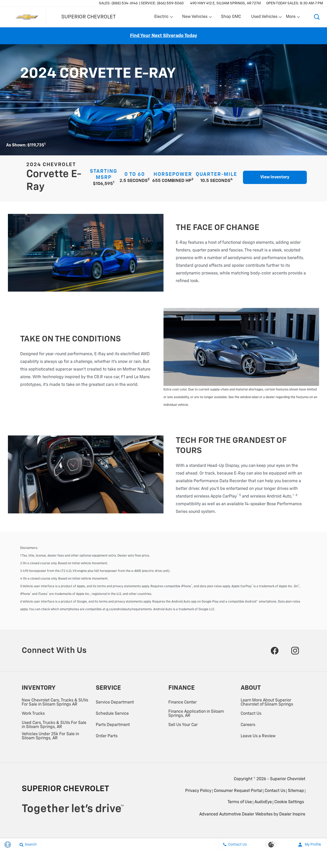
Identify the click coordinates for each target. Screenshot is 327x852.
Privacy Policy (198, 791)
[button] (317, 17)
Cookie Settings (289, 802)
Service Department (115, 702)
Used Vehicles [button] (264, 18)
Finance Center (182, 702)
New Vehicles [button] (194, 18)
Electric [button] (161, 18)
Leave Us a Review (258, 736)
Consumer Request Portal (238, 791)
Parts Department (113, 725)
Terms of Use (240, 802)
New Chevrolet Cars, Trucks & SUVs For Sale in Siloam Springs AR (55, 702)
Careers (248, 725)
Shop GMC (231, 17)
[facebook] (274, 650)
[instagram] (295, 650)
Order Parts (107, 736)
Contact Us (251, 714)
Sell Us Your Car (183, 725)
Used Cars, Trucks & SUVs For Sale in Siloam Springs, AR (54, 725)
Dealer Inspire (292, 814)
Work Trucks (33, 714)
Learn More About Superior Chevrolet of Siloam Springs (267, 702)
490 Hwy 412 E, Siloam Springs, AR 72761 (225, 3)
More (291, 18)
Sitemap (296, 791)
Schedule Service (112, 714)
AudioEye (263, 802)
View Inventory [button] (274, 177)
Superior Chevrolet (287, 779)
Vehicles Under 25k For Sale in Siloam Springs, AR (50, 736)
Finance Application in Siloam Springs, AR (196, 714)
